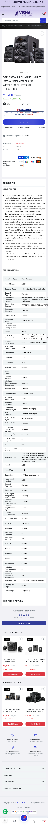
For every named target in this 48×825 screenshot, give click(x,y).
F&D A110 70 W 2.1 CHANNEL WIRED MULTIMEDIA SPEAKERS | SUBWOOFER (12, 661)
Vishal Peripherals (23, 803)
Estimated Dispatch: (13, 136)
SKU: (4, 147)
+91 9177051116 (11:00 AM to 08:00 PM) (28, 2)
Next (43, 657)
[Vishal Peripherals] (23, 14)
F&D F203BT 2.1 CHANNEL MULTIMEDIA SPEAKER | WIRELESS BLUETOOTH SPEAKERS (35, 661)
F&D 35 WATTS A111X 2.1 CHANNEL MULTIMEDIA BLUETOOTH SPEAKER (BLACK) (34, 711)
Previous (4, 707)
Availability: (7, 143)
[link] (21, 639)
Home (3, 25)
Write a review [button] (24, 623)
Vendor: (5, 150)
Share (43, 127)
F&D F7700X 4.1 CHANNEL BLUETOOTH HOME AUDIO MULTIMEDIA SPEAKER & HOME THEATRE (12, 711)
